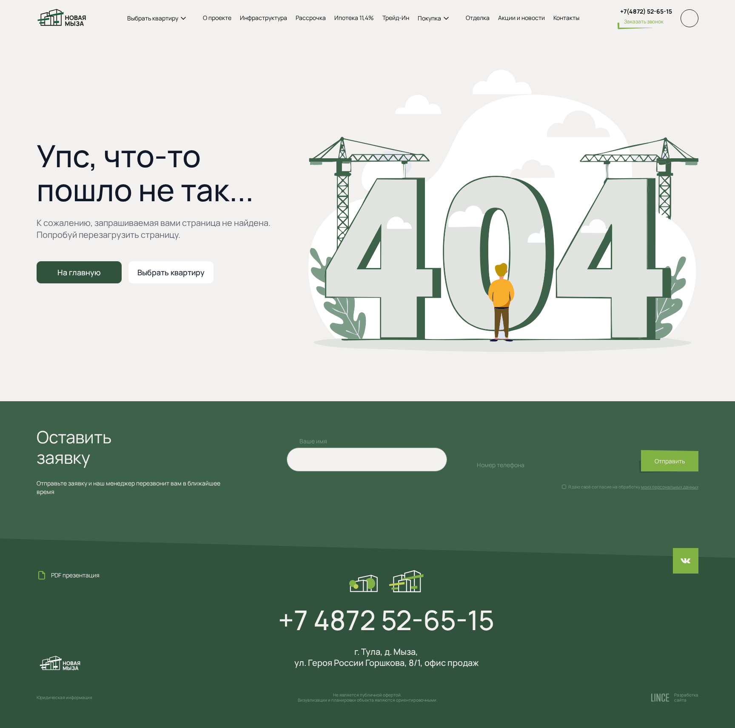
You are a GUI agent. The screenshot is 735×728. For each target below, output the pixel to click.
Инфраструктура (263, 17)
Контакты (566, 17)
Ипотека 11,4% (354, 17)
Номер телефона (500, 465)
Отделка (478, 17)
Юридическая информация (64, 697)
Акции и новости (521, 17)
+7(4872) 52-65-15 (646, 11)
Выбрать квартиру (171, 272)
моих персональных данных (669, 486)
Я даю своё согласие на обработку (604, 486)
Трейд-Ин (395, 17)
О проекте (217, 17)
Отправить (670, 461)
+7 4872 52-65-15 (386, 620)
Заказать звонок (644, 21)
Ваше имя (313, 441)
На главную (79, 272)
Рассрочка (311, 17)
